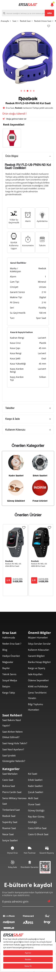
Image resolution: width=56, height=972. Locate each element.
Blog (4, 649)
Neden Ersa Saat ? (11, 643)
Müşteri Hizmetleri (38, 637)
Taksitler (9, 408)
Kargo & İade (12, 419)
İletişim (6, 686)
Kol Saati (32, 773)
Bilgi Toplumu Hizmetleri (35, 707)
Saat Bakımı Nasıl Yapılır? (11, 722)
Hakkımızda (8, 637)
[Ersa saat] (28, 4)
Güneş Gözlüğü (36, 810)
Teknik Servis (9, 674)
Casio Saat (7, 779)
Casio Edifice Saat (37, 828)
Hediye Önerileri (11, 655)
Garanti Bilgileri (36, 655)
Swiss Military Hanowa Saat (14, 801)
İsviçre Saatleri (10, 840)
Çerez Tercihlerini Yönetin (37, 695)
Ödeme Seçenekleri (38, 680)
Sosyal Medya (9, 680)
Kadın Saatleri (35, 785)
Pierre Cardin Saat (11, 792)
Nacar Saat (8, 834)
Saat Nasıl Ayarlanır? (13, 749)
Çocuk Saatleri (35, 792)
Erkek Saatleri (35, 779)
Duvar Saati (34, 804)
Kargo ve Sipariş (36, 668)
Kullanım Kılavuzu (15, 430)
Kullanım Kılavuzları (38, 649)
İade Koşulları (35, 674)
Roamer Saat (9, 828)
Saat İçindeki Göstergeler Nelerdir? (13, 758)
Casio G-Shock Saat (38, 834)
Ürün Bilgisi (11, 156)
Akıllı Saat (33, 798)
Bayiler (6, 668)
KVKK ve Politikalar (38, 686)
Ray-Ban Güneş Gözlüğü (36, 819)
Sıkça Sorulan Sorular (39, 643)
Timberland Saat (11, 809)
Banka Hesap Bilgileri (39, 662)
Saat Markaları (10, 773)
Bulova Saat (8, 785)
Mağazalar (7, 662)
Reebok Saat (8, 815)
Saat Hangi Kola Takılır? (14, 743)
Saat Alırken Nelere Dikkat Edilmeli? (12, 734)
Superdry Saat (9, 822)
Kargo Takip (8, 692)
